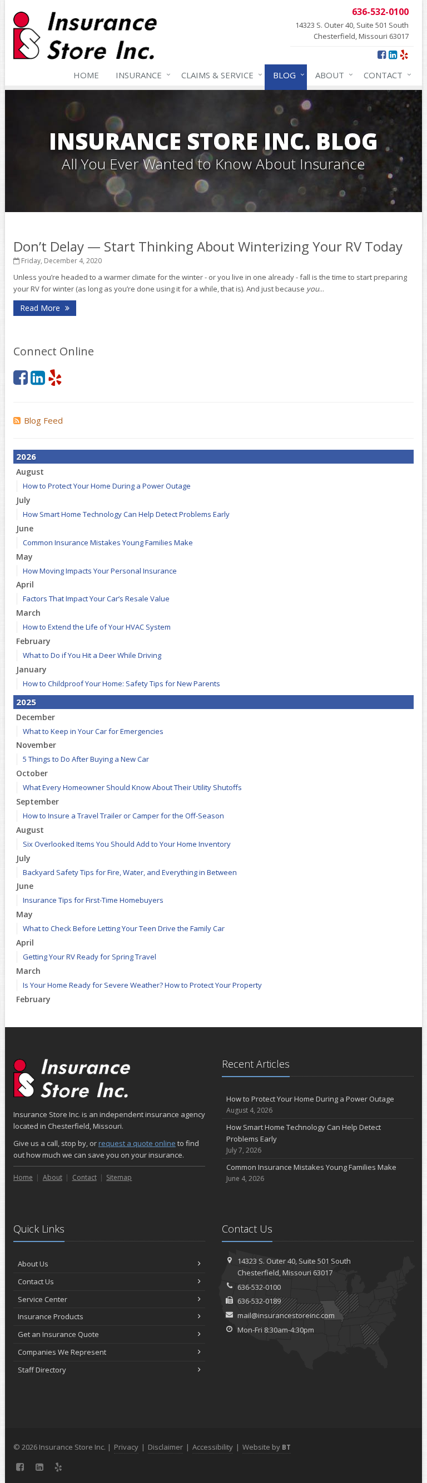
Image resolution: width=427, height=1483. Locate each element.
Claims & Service (219, 75)
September (37, 801)
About (331, 75)
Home (86, 75)
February (33, 641)
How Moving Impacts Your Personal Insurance (100, 571)
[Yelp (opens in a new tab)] (404, 54)
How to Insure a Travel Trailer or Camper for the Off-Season (123, 816)
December (35, 717)
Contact (385, 75)
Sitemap (119, 1177)
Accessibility (212, 1447)
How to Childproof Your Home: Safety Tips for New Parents (121, 683)
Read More (41, 308)
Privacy (126, 1447)
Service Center (42, 1299)
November (36, 745)
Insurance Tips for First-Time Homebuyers (93, 900)
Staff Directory (42, 1370)
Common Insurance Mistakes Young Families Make (108, 542)
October (32, 773)
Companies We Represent (62, 1352)
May (24, 556)
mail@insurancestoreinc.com (286, 1315)
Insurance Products (50, 1316)
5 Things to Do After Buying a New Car (86, 759)
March (28, 612)
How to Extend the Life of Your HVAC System (97, 627)
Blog (286, 75)
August (30, 471)
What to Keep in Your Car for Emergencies (93, 731)
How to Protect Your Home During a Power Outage (107, 486)
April (25, 584)
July (23, 500)
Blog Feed (43, 420)
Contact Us (36, 1281)
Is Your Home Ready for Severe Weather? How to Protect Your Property (142, 985)
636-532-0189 (259, 1301)
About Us (33, 1264)
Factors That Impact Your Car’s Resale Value (96, 599)
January (31, 669)
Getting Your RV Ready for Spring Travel (89, 957)
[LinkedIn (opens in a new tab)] (393, 54)
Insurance (140, 75)
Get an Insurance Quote (58, 1334)
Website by (266, 1447)
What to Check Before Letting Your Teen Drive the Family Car (124, 928)
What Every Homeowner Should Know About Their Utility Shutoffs (132, 787)
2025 (26, 701)
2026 (26, 456)
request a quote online (137, 1143)
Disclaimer (165, 1447)
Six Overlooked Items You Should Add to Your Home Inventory (127, 844)
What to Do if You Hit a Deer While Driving (92, 655)
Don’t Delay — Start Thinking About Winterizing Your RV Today (208, 246)
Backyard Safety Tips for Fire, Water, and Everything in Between (130, 872)
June (24, 528)
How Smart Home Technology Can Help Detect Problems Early (126, 514)
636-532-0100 (259, 1287)
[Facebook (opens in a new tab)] (382, 54)
